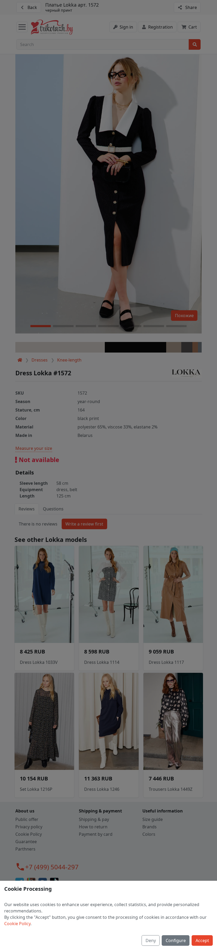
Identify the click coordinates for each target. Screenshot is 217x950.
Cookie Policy (17, 923)
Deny (151, 940)
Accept (202, 940)
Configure (176, 940)
